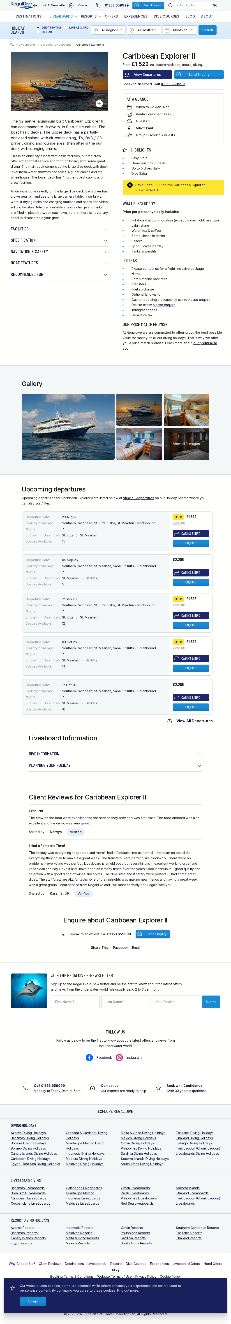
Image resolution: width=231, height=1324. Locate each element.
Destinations (29, 16)
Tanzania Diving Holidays (195, 1133)
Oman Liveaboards (135, 1188)
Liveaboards (61, 16)
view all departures (138, 498)
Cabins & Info (190, 534)
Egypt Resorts (21, 1243)
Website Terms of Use (114, 1276)
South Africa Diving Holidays (142, 1164)
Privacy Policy (145, 1276)
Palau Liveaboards (135, 1193)
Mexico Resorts (78, 1243)
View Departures (147, 74)
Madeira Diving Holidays (84, 1159)
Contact (83, 5)
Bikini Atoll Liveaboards (28, 1193)
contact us (151, 268)
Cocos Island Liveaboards (30, 1203)
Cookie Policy (170, 1276)
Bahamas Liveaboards (28, 1188)
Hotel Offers (213, 1264)
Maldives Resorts (79, 1233)
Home (13, 44)
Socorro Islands (188, 1188)
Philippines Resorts (135, 1233)
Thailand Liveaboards (192, 1193)
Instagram (134, 1057)
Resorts (89, 16)
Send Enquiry (152, 5)
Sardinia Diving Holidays (139, 1153)
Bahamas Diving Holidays (30, 1138)
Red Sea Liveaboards (137, 1203)
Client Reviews (50, 1264)
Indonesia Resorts (79, 1228)
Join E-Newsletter (54, 5)
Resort (48, 32)
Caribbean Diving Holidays (31, 1159)
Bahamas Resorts (24, 1233)
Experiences (136, 16)
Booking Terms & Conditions (72, 1276)
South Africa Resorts (136, 1243)
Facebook (104, 1057)
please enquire (199, 299)
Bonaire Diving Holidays (28, 1143)
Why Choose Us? (22, 1264)
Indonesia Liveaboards (83, 1198)
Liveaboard (78, 27)
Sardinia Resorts (133, 1238)
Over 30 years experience (187, 1088)
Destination (52, 27)
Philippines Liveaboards (139, 1198)
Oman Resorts (132, 1228)
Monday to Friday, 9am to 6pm (57, 1088)
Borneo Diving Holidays (28, 1148)
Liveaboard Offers (186, 1264)
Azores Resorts (23, 1228)
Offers (111, 16)
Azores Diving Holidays (28, 1133)
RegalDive (22, 5)
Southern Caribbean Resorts (197, 1228)
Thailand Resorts (189, 1238)
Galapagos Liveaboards (84, 1188)
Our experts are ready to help (123, 1088)
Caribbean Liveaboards (56, 44)
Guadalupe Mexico (80, 1193)
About (207, 16)
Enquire (190, 543)
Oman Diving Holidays (137, 1143)
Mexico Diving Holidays (138, 1138)
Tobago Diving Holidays (194, 1143)
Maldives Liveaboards (82, 1203)
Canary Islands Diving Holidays (34, 1153)
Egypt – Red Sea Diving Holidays (35, 1164)
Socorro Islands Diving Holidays (145, 1159)
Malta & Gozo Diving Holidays (143, 1133)
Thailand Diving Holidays (194, 1138)
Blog (190, 16)
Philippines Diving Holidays (141, 1148)
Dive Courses (166, 16)
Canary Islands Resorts (28, 1238)
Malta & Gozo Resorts (82, 1238)
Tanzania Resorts (189, 1233)
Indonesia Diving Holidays (85, 1153)
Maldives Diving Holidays (85, 1164)
